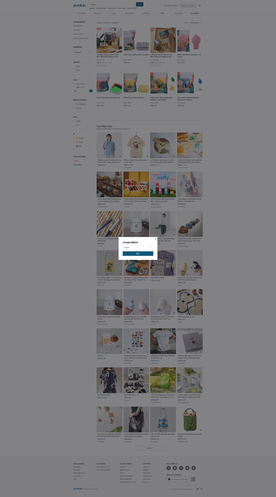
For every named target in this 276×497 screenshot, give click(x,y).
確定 (138, 253)
